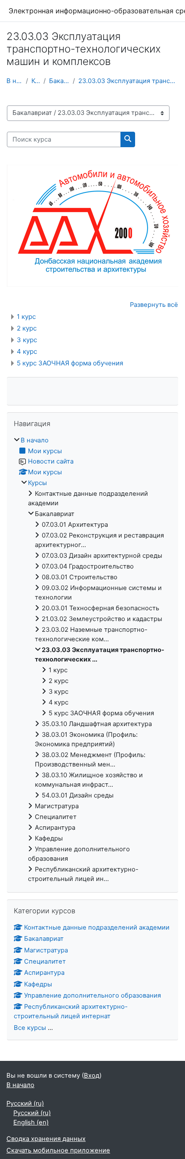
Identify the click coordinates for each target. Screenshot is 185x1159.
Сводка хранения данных (46, 1139)
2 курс (27, 328)
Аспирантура (44, 973)
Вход (91, 1075)
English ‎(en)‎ (31, 1122)
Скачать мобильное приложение (58, 1150)
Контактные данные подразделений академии (97, 927)
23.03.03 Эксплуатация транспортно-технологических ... (128, 81)
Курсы (35, 81)
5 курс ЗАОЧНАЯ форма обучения (70, 363)
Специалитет (45, 961)
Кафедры (38, 984)
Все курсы (30, 1028)
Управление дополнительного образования (92, 995)
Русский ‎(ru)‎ (25, 1103)
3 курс (27, 340)
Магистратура (46, 950)
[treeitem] (92, 660)
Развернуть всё (154, 305)
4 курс (27, 351)
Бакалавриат (59, 81)
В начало (14, 81)
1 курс (26, 316)
